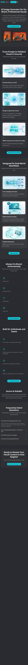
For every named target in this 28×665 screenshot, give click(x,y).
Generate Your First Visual (14, 152)
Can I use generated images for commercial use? (12, 430)
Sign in (7, 2)
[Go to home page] (4, 2)
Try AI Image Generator (14, 26)
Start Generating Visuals (13, 464)
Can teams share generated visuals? (10, 439)
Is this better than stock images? (9, 435)
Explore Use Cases (14, 253)
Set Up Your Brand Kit (14, 318)
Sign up (12, 2)
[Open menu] (17, 2)
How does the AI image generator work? (11, 421)
